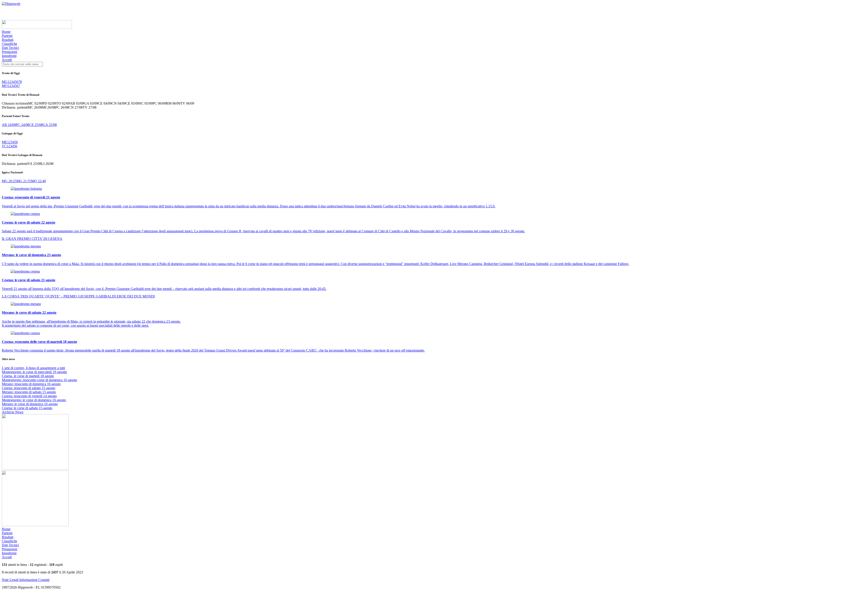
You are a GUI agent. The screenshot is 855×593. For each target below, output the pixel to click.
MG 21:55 (23, 181)
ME (4, 142)
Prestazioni (9, 52)
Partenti (7, 36)
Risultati (7, 40)
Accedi (7, 60)
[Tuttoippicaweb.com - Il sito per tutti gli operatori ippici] (37, 28)
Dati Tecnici (10, 48)
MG (5, 82)
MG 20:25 (9, 181)
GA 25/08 (50, 125)
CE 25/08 (36, 125)
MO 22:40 (38, 181)
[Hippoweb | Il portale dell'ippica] (11, 4)
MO (5, 86)
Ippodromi (9, 56)
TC (4, 146)
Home (6, 32)
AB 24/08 (9, 125)
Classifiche (9, 44)
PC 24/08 (22, 125)
